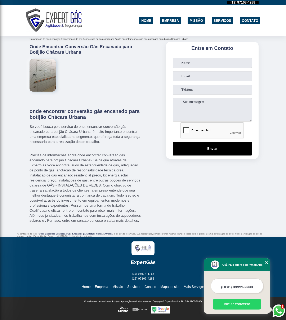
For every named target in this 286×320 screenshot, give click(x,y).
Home (146, 20)
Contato (250, 20)
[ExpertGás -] (54, 30)
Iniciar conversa (237, 304)
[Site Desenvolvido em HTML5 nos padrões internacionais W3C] (140, 309)
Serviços (222, 20)
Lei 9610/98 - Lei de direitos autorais (73, 236)
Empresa (170, 20)
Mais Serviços (194, 287)
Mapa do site (169, 287)
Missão (196, 20)
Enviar (212, 148)
